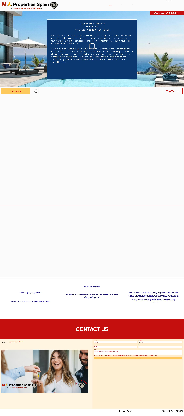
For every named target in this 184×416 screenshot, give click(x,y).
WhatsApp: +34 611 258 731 (167, 13)
